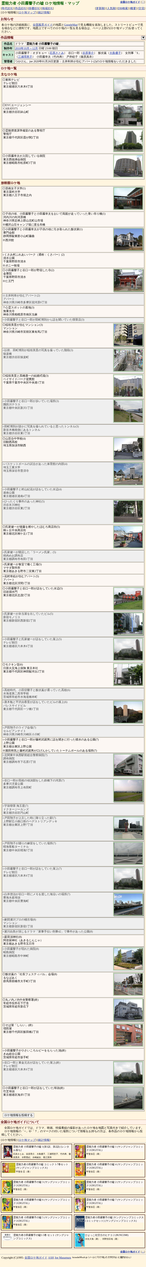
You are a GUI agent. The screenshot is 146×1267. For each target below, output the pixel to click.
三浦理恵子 (25, 56)
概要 (133, 8)
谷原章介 (88, 52)
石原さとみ (57, 52)
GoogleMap (71, 24)
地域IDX (47, 8)
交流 (141, 8)
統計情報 (43, 12)
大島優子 (115, 52)
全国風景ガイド (43, 24)
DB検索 (123, 8)
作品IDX (20, 8)
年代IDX (7, 8)
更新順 (100, 8)
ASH (51, 1257)
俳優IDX (33, 8)
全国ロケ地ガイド (36, 1257)
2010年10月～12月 (26, 48)
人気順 (111, 8)
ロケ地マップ (27, 12)
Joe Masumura (63, 1257)
